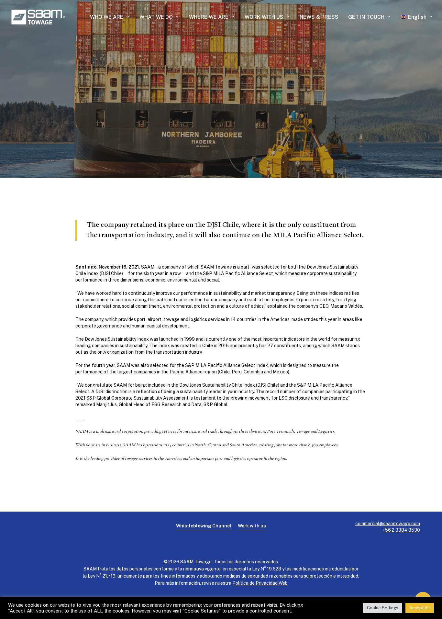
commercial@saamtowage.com (387, 523)
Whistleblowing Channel (203, 525)
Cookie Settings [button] (382, 607)
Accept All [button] (419, 607)
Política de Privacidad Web (260, 583)
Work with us (252, 525)
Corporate (221, 111)
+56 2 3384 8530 (401, 530)
